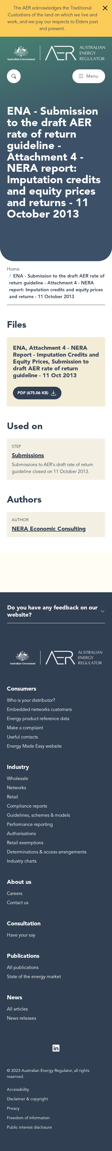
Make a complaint (25, 728)
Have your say (21, 935)
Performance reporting (30, 824)
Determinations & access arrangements (46, 852)
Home (13, 269)
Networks (16, 788)
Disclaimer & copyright (27, 1099)
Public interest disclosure (29, 1127)
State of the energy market (34, 977)
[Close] (105, 8)
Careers (14, 893)
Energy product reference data (38, 719)
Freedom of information (28, 1117)
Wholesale (17, 778)
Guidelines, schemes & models (38, 815)
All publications (22, 967)
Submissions (28, 455)
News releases (21, 1018)
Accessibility (18, 1089)
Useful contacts (22, 737)
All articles (17, 1009)
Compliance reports (27, 806)
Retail (12, 797)
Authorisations (21, 834)
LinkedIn (56, 1048)
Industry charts (21, 861)
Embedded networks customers (39, 709)
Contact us (17, 903)
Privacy (13, 1108)
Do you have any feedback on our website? (52, 611)
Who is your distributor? (31, 700)
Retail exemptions (25, 843)
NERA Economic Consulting (49, 528)
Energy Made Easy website (34, 746)
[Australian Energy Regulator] (56, 53)
